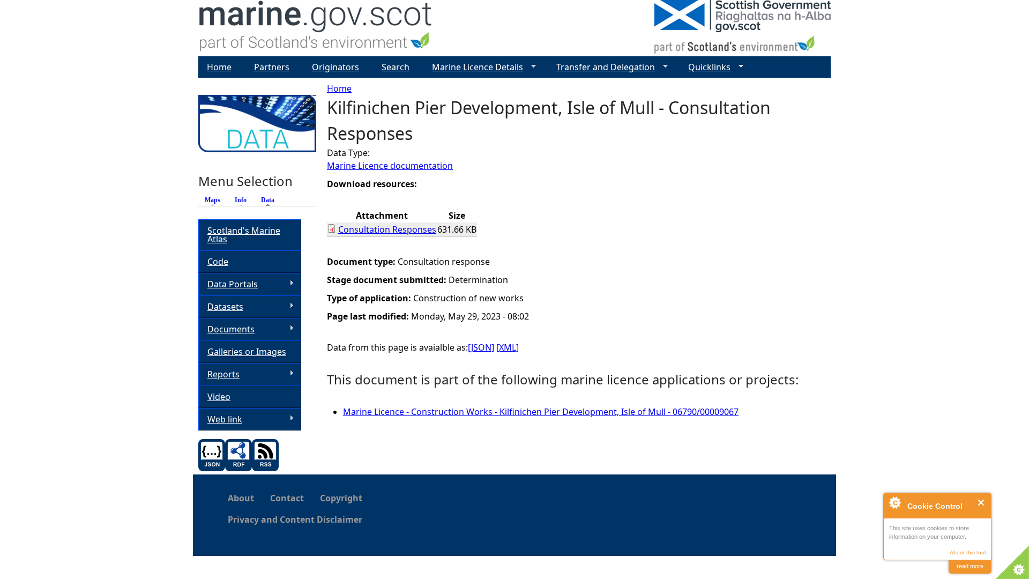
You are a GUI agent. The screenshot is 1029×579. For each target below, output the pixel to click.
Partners (271, 67)
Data (270, 200)
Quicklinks (705, 67)
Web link (220, 419)
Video (218, 397)
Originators (335, 67)
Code (217, 262)
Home (339, 88)
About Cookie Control (894, 502)
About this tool (968, 552)
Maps (212, 200)
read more (970, 566)
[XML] (507, 347)
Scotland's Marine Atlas (243, 235)
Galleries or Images (246, 352)
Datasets (220, 307)
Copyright (341, 498)
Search (395, 67)
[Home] (316, 28)
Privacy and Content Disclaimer (295, 519)
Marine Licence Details (473, 67)
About (241, 498)
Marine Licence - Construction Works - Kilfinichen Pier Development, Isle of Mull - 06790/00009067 (541, 412)
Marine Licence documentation (390, 166)
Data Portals (228, 284)
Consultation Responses (387, 229)
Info (241, 200)
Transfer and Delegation (601, 67)
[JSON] (481, 347)
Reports (219, 374)
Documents (226, 329)
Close (981, 502)
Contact (287, 498)
